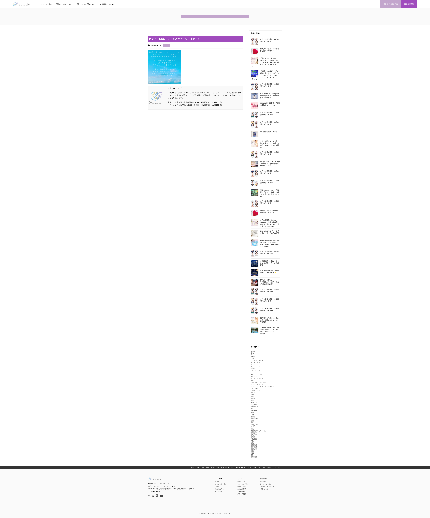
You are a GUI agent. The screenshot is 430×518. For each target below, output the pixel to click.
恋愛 (252, 421)
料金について (68, 4)
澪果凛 (253, 437)
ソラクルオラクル (257, 384)
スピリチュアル (256, 374)
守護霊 (253, 417)
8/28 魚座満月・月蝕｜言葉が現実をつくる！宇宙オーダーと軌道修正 (269, 96)
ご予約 (217, 486)
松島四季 (254, 435)
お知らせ (254, 368)
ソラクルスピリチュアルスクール (262, 386)
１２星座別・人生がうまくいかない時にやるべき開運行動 (269, 263)
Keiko (253, 353)
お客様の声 (241, 491)
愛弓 (252, 423)
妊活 (252, 415)
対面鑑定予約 (409, 4)
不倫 (252, 394)
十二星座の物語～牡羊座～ (269, 132)
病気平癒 (254, 439)
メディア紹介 (241, 494)
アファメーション (257, 360)
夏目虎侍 (254, 411)
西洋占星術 (254, 447)
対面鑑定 (58, 4)
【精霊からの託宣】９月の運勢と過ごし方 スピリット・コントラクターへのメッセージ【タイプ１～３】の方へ (265, 75)
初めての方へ (219, 489)
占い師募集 (102, 4)
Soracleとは (241, 481)
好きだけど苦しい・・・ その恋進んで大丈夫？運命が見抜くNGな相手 (269, 282)
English (111, 4)
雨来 (252, 453)
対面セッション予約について (86, 4)
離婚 (252, 451)
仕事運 (253, 398)
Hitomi (253, 351)
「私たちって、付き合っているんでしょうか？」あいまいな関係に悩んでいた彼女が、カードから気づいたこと (265, 62)
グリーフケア (255, 376)
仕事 (252, 396)
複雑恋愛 (254, 445)
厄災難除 (254, 404)
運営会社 (263, 481)
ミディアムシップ (257, 378)
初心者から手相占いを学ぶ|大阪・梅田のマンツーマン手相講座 (269, 320)
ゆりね (253, 392)
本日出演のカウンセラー (259, 431)
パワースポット (256, 390)
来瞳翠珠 (254, 433)
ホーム (217, 481)
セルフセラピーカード (258, 382)
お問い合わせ (264, 489)
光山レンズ (254, 402)
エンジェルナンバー (258, 364)
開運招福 (254, 449)
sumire (253, 357)
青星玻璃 (254, 457)
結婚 (252, 443)
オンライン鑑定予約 (391, 4)
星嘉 (252, 429)
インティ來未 (255, 362)
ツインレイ (254, 388)
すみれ (253, 380)
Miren (253, 355)
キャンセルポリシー (266, 484)
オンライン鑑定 (46, 4)
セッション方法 (242, 484)
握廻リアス (254, 425)
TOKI (252, 358)
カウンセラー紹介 (221, 484)
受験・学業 (254, 406)
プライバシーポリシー (267, 486)
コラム (253, 372)
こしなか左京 (255, 370)
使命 (252, 400)
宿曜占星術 (254, 419)
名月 (252, 409)
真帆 (252, 441)
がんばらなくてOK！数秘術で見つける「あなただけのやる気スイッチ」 (270, 164)
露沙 (252, 455)
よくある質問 (241, 489)
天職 (252, 413)
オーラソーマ (255, 366)
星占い (253, 427)
